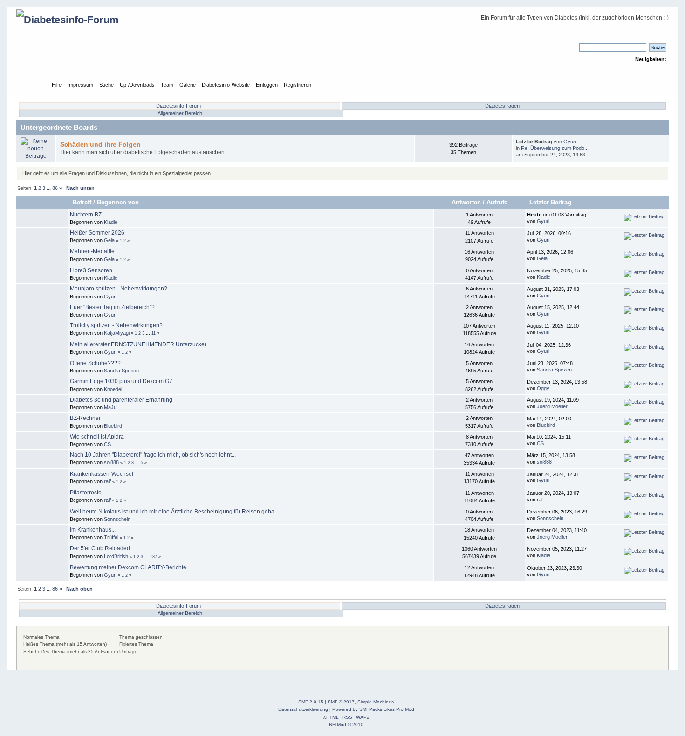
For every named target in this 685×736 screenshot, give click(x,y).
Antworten (466, 202)
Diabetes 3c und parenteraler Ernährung (121, 400)
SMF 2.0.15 (310, 701)
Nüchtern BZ (86, 214)
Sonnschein (117, 519)
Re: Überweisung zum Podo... (555, 148)
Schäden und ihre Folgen (100, 144)
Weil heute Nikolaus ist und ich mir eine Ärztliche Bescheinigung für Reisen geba (172, 511)
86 (55, 188)
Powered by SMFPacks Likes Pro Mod (373, 709)
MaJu (110, 407)
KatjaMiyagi (117, 333)
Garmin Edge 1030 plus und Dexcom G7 (121, 381)
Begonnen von (118, 202)
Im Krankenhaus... (93, 530)
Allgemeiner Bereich (180, 113)
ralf (107, 481)
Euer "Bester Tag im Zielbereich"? (112, 307)
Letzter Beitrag (551, 202)
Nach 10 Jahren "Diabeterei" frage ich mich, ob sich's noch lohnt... (153, 455)
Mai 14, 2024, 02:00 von (549, 422)
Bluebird (113, 426)
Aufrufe (496, 202)
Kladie (110, 222)
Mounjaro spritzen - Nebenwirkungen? (118, 288)
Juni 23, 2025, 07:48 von (550, 366)
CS (107, 444)
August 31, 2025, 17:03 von (553, 292)
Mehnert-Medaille (92, 251)
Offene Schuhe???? (95, 363)
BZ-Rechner (85, 418)
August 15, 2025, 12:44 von (553, 310)
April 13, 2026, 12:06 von (550, 255)
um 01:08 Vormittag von (556, 218)
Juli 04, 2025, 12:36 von (549, 348)
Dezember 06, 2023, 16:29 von (557, 515)
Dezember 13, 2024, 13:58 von (557, 385)
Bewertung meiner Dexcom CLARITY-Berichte (128, 567)
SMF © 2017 (341, 701)
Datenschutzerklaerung (303, 709)
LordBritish (116, 556)
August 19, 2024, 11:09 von (553, 403)
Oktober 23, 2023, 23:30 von (554, 571)
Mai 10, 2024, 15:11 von (549, 440)
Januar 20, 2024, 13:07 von (553, 496)
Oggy (543, 388)
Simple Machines (375, 701)
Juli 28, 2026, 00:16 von (549, 236)
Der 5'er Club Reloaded (100, 548)
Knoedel (113, 389)
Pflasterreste (86, 492)
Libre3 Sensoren (91, 270)
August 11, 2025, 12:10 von (553, 329)
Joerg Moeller (552, 406)
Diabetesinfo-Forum (178, 105)
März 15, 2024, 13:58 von (551, 458)
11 (153, 333)
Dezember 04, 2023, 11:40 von (557, 533)
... (49, 188)
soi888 (111, 462)
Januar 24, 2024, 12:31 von (553, 478)
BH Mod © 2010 (346, 724)
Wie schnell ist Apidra (97, 436)
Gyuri (569, 141)
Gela (109, 240)
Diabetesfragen (502, 105)
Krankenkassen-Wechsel (101, 474)
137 (153, 556)
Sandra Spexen (121, 370)
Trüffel (111, 537)
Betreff (82, 202)
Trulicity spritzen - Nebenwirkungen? (116, 325)
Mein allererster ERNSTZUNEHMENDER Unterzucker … (141, 344)
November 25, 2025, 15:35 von (557, 274)
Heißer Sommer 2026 (97, 233)
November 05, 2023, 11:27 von (557, 552)
